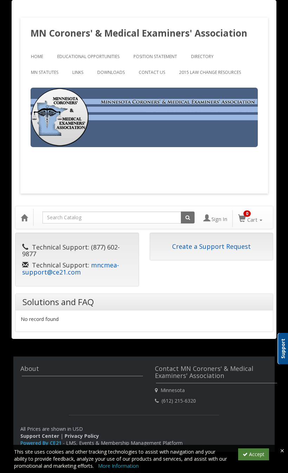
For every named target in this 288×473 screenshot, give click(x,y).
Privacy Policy (82, 436)
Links (77, 72)
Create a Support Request (211, 246)
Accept (256, 454)
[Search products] (188, 217)
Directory (202, 56)
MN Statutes (44, 72)
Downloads (111, 72)
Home (37, 56)
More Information (118, 465)
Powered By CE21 (41, 443)
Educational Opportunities (88, 56)
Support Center (39, 436)
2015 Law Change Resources (210, 72)
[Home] (24, 217)
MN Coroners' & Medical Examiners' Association (139, 33)
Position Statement (155, 56)
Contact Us (152, 72)
